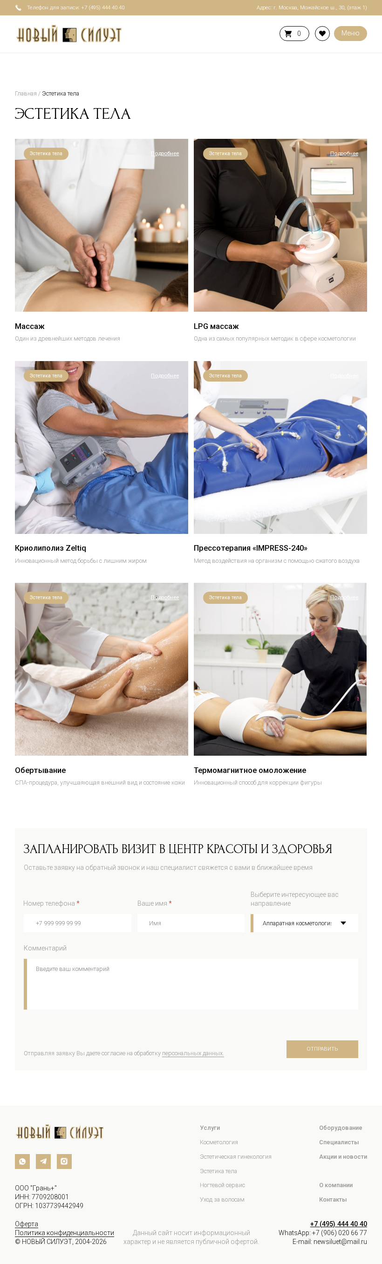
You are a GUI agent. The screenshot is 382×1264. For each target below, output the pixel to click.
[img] (101, 225)
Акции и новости (343, 1156)
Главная (26, 93)
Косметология (219, 1142)
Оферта (26, 1224)
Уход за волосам (222, 1199)
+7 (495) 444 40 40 (338, 1224)
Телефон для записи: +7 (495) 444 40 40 (75, 7)
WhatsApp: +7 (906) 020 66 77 (323, 1233)
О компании (336, 1185)
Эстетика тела (60, 93)
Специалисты (339, 1142)
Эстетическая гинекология (236, 1156)
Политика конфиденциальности (64, 1233)
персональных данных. (193, 1053)
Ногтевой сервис (222, 1185)
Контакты (333, 1199)
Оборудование (340, 1127)
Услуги (210, 1127)
